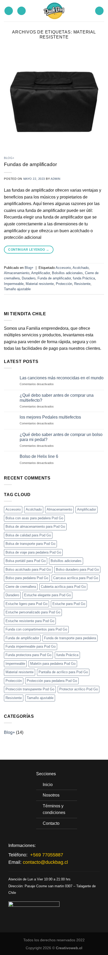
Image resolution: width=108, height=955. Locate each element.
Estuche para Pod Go (68, 604)
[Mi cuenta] (21, 11)
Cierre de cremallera (21, 587)
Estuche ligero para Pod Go (26, 604)
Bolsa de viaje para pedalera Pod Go (33, 552)
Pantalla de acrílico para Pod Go (63, 672)
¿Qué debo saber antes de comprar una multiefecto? (57, 398)
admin (56, 178)
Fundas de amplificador (30, 164)
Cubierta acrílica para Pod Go (63, 587)
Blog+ (9, 157)
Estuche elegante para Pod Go (47, 595)
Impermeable (14, 284)
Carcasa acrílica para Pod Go (75, 578)
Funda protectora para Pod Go (28, 655)
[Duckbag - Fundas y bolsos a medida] (54, 11)
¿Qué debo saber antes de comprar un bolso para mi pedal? (61, 437)
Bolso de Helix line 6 (39, 456)
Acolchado (81, 268)
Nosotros (51, 795)
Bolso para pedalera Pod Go (27, 578)
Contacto (51, 823)
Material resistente (40, 284)
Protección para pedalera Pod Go (52, 681)
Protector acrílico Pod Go (78, 689)
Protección (64, 284)
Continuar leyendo (28, 249)
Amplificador (40, 273)
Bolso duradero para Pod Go (77, 569)
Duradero (28, 278)
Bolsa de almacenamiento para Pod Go (35, 527)
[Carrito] (8, 11)
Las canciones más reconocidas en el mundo (62, 378)
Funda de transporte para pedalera (70, 638)
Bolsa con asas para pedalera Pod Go (34, 518)
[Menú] (99, 11)
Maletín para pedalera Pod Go (52, 664)
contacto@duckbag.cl (45, 862)
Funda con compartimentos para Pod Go (36, 629)
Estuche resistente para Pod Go (30, 621)
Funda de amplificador (54, 278)
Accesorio (63, 268)
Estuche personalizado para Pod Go (33, 612)
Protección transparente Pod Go (30, 689)
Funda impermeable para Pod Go (31, 646)
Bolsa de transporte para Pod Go (30, 544)
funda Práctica (84, 278)
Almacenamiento (16, 273)
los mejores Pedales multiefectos (50, 417)
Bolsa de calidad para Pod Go (28, 535)
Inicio (48, 784)
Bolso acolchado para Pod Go (28, 569)
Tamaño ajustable (17, 289)
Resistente (82, 284)
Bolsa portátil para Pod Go (26, 561)
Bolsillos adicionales (67, 273)
